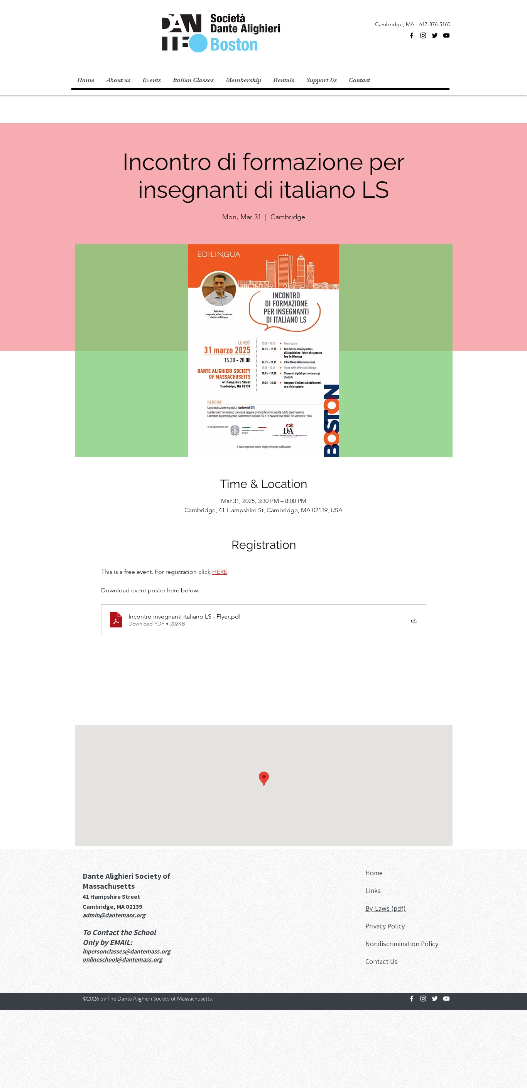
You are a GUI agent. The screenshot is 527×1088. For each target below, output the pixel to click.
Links (373, 890)
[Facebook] (412, 35)
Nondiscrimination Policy (401, 943)
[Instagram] (423, 35)
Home (374, 872)
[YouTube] (446, 35)
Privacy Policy (385, 926)
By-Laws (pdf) (385, 908)
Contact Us (381, 961)
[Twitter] (435, 35)
